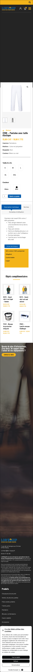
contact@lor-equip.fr (8, 551)
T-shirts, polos (6, 606)
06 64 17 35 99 (5, 554)
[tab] (11, 207)
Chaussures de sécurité (9, 594)
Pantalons (5, 610)
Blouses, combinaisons (9, 614)
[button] (29, 2)
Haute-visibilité (6, 618)
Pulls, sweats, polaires (8, 602)
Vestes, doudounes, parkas (10, 598)
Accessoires (5, 622)
